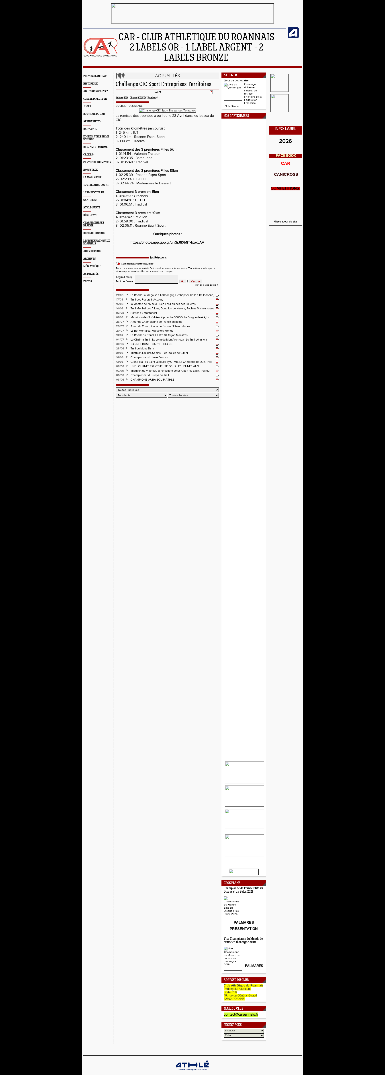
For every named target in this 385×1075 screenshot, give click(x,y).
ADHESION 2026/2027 (95, 91)
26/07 (120, 322)
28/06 (120, 348)
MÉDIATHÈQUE (92, 266)
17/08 (119, 299)
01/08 (119, 317)
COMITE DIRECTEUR (95, 98)
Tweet (157, 92)
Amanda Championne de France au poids (156, 322)
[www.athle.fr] (293, 37)
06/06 (120, 375)
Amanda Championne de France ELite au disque (160, 326)
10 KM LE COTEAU (93, 192)
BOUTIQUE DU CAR (94, 114)
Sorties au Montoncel (144, 313)
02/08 (120, 313)
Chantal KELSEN (138, 98)
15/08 (119, 304)
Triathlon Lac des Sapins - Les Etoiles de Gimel (159, 353)
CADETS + (88, 154)
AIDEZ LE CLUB (91, 251)
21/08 (119, 295)
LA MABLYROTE (92, 177)
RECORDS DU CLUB (93, 233)
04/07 (120, 339)
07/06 (120, 371)
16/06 (119, 357)
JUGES (87, 106)
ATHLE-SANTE (91, 207)
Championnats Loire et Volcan (149, 357)
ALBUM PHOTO (91, 121)
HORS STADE (90, 169)
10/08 (119, 308)
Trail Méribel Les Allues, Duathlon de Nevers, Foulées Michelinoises (172, 308)
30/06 (120, 344)
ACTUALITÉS (90, 273)
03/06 (120, 379)
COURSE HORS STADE (129, 105)
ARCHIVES (89, 258)
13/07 (119, 335)
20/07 (120, 331)
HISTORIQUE (90, 83)
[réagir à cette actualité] (217, 295)
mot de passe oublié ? (206, 285)
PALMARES (254, 966)
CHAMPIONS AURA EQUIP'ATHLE (152, 379)
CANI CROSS (90, 200)
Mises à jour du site (285, 221)
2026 (285, 141)
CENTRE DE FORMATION (97, 162)
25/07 (120, 326)
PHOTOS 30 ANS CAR (94, 76)
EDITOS (87, 281)
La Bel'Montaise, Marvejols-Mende (152, 331)
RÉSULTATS (90, 215)
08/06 (120, 366)
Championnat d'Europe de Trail (150, 375)
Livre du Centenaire (236, 80)
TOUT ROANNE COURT (96, 185)
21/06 (119, 353)
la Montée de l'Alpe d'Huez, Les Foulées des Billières (163, 304)
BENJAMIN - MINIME (95, 147)
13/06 (119, 362)
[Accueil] (100, 56)
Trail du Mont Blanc (142, 348)
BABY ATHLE (90, 129)
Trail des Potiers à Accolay (147, 299)
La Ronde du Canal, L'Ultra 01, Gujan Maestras (159, 335)
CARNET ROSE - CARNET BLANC (151, 344)
